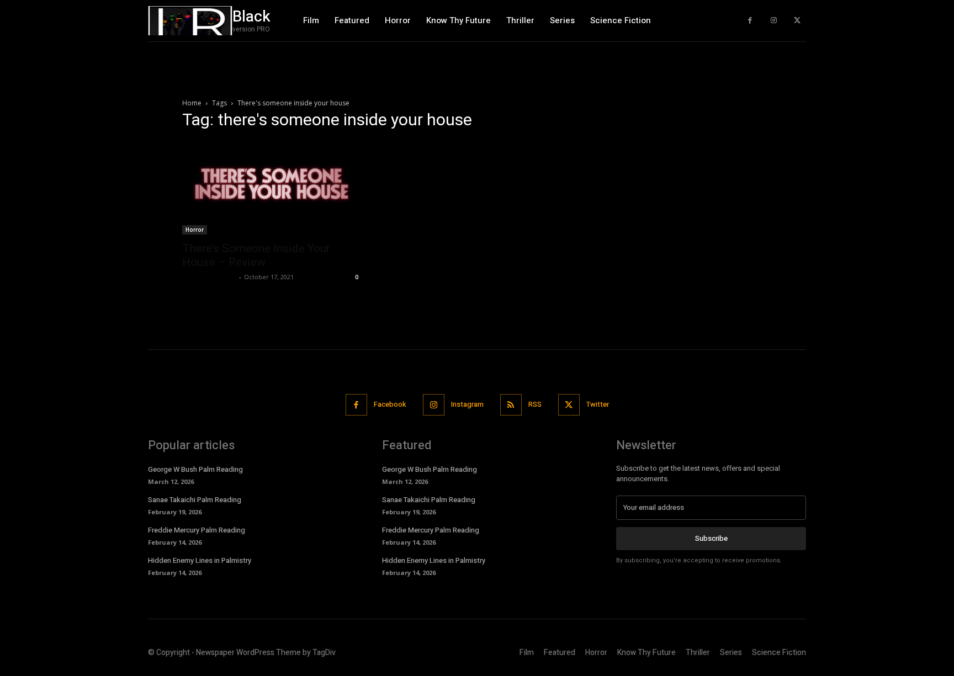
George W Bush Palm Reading (195, 469)
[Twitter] (797, 21)
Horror (195, 229)
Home (192, 103)
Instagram (467, 404)
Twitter (597, 404)
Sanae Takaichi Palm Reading (194, 499)
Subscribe (711, 538)
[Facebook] (750, 21)
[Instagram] (774, 21)
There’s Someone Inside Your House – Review (256, 255)
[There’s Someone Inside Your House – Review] (271, 188)
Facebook (390, 404)
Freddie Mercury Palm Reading (196, 530)
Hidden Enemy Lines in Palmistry (199, 560)
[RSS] (511, 405)
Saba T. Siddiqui (209, 277)
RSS (535, 404)
